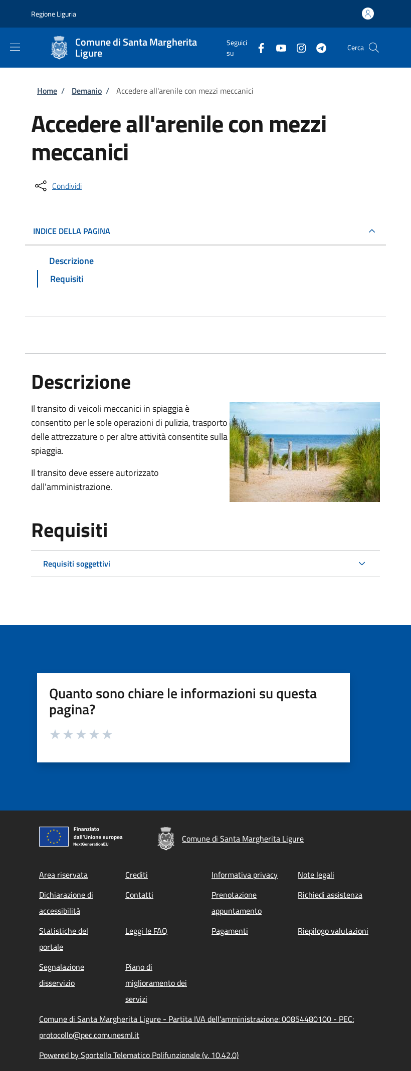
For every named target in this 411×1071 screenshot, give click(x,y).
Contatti (139, 895)
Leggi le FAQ (146, 931)
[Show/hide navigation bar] (15, 47)
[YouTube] (277, 47)
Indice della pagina (71, 231)
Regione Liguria (53, 14)
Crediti (136, 875)
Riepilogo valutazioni (333, 931)
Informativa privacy (245, 875)
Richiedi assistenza (330, 895)
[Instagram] (297, 47)
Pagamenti (230, 931)
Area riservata (63, 875)
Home (47, 91)
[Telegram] (317, 47)
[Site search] (374, 48)
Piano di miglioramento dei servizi (156, 983)
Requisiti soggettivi (76, 564)
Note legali (316, 875)
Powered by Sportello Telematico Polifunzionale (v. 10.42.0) (139, 1055)
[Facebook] (257, 47)
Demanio (87, 91)
